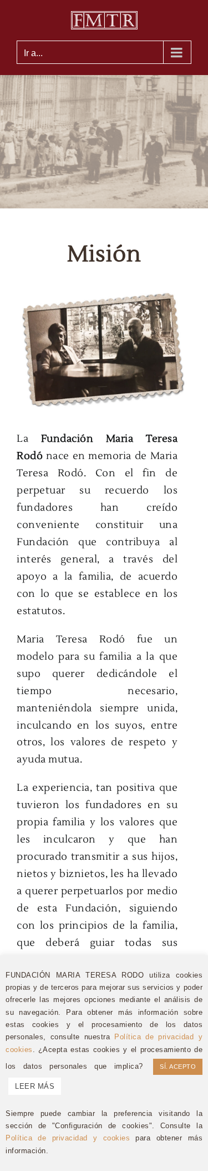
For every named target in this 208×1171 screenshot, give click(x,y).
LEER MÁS (34, 1086)
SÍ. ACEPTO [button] (178, 1066)
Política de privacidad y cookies (68, 1138)
